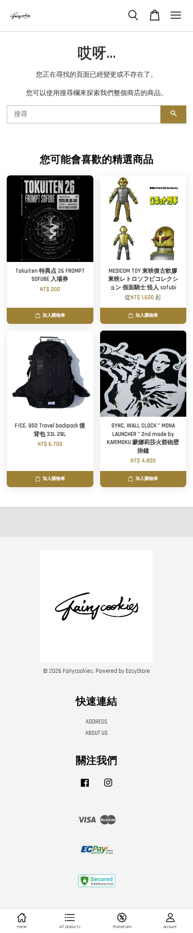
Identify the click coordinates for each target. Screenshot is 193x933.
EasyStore (138, 671)
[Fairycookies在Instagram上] (108, 787)
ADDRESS (96, 721)
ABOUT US (96, 733)
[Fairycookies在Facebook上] (85, 787)
